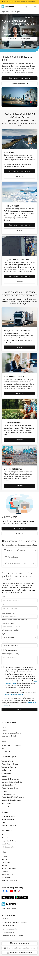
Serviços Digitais (15, 12)
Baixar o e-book (19, 528)
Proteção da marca (8, 932)
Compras (4, 865)
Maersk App (5, 838)
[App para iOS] (8, 897)
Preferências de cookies (9, 929)
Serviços (9, 550)
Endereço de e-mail (8, 613)
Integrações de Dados (9, 841)
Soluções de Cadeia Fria (9, 785)
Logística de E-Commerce (10, 779)
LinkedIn (3, 891)
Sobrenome (5, 605)
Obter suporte (19, 534)
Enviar (19, 709)
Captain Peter (6, 844)
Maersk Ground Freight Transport (13, 797)
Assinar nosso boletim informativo (20, 953)
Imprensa (5, 871)
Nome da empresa (8, 623)
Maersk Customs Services (10, 764)
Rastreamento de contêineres (11, 733)
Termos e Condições (8, 915)
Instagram (18, 891)
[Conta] (31, 6)
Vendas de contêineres (9, 868)
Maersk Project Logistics (10, 788)
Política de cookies (8, 925)
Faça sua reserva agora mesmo (19, 44)
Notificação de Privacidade (14, 694)
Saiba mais (19, 176)
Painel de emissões (8, 847)
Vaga (3, 634)
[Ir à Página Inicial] (10, 905)
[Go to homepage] (8, 6)
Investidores (6, 862)
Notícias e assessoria (8, 816)
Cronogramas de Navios (9, 736)
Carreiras (4, 856)
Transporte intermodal (9, 767)
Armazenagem (6, 773)
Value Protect (6, 803)
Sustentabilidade (7, 874)
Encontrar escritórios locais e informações (21, 948)
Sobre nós (5, 859)
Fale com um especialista (20, 943)
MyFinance (5, 835)
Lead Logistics (6, 770)
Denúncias (5, 919)
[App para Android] (21, 897)
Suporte (26, 6)
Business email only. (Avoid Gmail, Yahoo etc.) (14, 620)
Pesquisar (22, 6)
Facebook (7, 891)
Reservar (4, 730)
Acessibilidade (6, 877)
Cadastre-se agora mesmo (19, 83)
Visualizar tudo (6, 807)
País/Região (5, 642)
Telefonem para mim (11, 650)
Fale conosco (6, 751)
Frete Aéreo (5, 776)
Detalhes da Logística (9, 825)
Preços (4, 727)
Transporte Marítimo (8, 761)
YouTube (11, 891)
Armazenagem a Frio (8, 794)
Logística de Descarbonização (11, 800)
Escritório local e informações (11, 745)
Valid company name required (10, 630)
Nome (3, 597)
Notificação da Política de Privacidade (14, 922)
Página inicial (5, 12)
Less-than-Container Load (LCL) (12, 782)
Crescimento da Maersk (9, 880)
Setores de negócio (8, 819)
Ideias (3, 822)
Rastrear (23, 550)
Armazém (5, 791)
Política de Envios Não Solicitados (13, 936)
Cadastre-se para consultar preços (19, 38)
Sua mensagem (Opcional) (10, 654)
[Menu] (35, 6)
